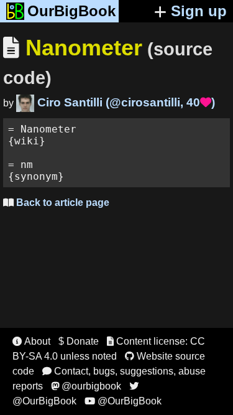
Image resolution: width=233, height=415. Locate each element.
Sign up (199, 10)
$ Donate (78, 341)
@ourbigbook (86, 386)
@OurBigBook (123, 401)
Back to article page (56, 202)
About (31, 341)
